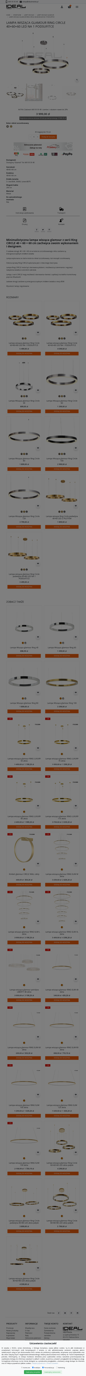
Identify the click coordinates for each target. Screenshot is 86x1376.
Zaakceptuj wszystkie (33, 1372)
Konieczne (26, 1368)
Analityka (37, 1368)
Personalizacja (49, 1368)
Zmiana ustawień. (52, 1363)
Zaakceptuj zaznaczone (52, 1372)
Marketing (61, 1368)
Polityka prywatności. (39, 1363)
